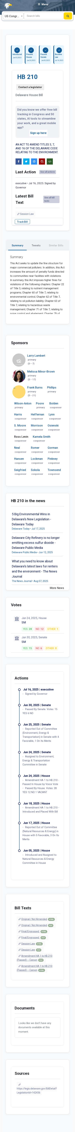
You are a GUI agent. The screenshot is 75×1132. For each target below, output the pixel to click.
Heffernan (37, 414)
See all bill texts (49, 199)
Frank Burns (35, 387)
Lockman (37, 458)
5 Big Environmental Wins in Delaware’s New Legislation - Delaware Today (31, 519)
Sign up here (38, 133)
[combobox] (13, 15)
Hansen (19, 458)
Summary (17, 245)
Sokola (35, 470)
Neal (17, 447)
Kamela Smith (41, 436)
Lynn (52, 414)
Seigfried (20, 470)
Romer (35, 447)
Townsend (54, 470)
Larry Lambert (36, 355)
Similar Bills (56, 245)
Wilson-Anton (22, 403)
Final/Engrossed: (33, 931)
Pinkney (53, 458)
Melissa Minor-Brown (41, 371)
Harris (18, 414)
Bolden (53, 403)
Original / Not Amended (37, 919)
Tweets (36, 245)
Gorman (53, 447)
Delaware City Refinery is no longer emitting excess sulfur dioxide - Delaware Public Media (36, 543)
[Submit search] (68, 15)
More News (57, 588)
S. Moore (20, 425)
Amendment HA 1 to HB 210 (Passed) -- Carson (34, 957)
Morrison (37, 425)
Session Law (27, 214)
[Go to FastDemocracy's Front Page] (6, 6)
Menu (45, 4)
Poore (40, 403)
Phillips (51, 387)
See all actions (47, 172)
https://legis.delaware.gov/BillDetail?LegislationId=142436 (37, 1090)
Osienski (53, 425)
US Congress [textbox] (13, 16)
